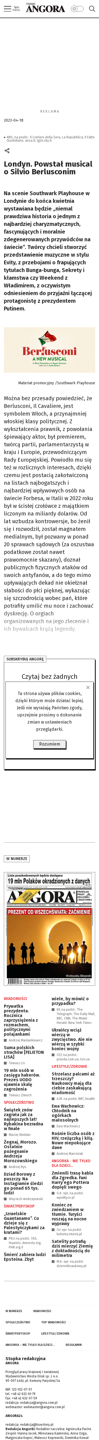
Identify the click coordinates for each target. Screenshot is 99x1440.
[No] (87, 687)
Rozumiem (49, 744)
